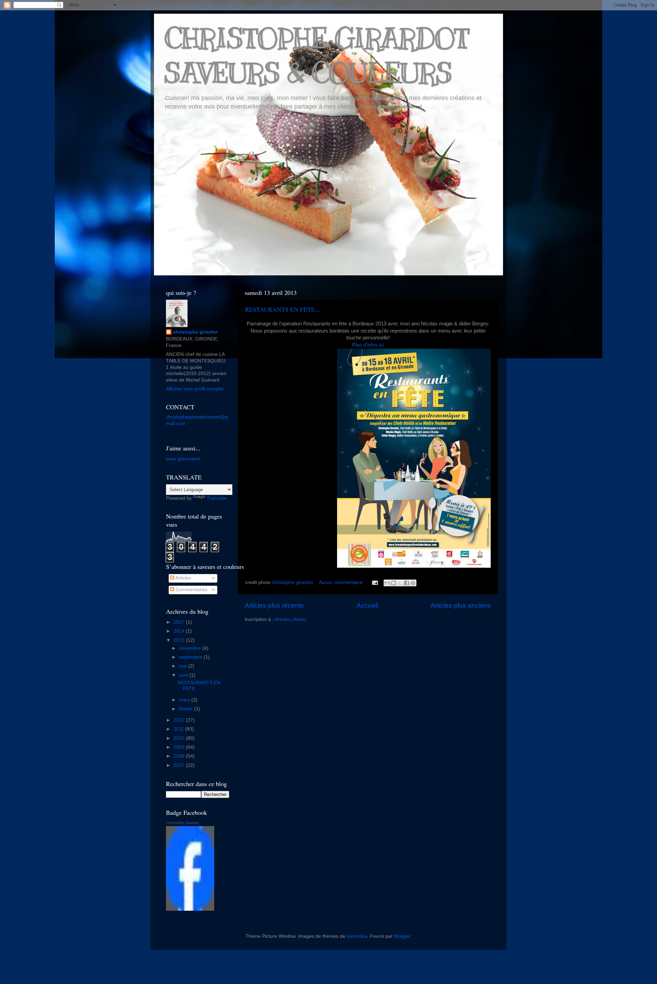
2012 (179, 720)
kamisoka (357, 936)
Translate (217, 498)
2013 (179, 640)
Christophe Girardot (182, 823)
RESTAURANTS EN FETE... (282, 309)
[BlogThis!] (393, 583)
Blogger (402, 936)
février (186, 708)
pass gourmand (183, 458)
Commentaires (190, 589)
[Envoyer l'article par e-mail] (374, 582)
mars (185, 699)
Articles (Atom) (291, 619)
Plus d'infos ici (368, 345)
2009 (179, 747)
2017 (179, 622)
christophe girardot (195, 332)
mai (183, 666)
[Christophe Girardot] (190, 909)
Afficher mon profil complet (195, 388)
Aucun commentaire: (342, 582)
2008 (179, 756)
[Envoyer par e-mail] (387, 583)
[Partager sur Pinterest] (413, 583)
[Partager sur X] (400, 583)
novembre (190, 648)
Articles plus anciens (460, 605)
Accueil (367, 605)
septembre (191, 657)
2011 (179, 729)
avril (184, 675)
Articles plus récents (274, 605)
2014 (179, 631)
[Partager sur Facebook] (406, 583)
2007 (179, 765)
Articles (182, 578)
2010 (179, 738)
